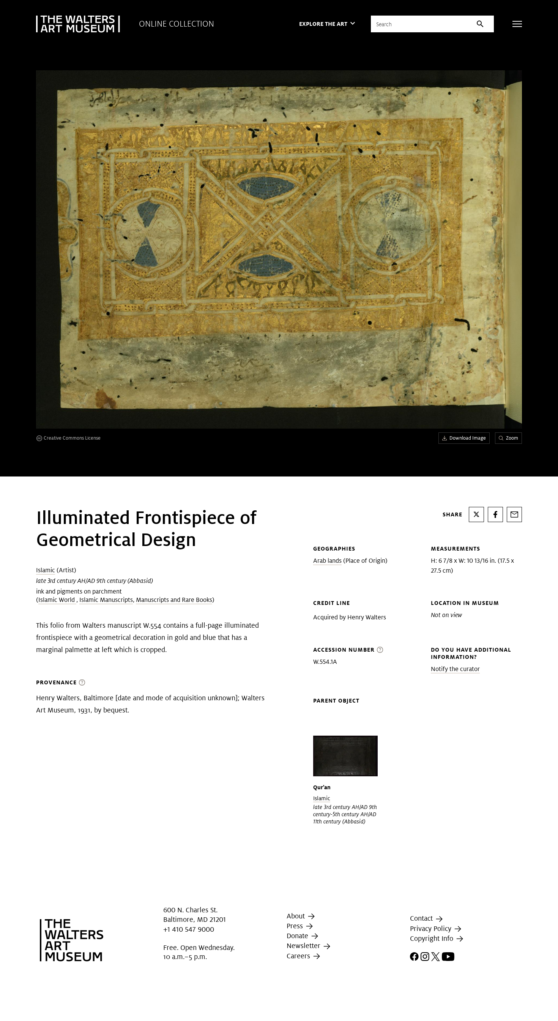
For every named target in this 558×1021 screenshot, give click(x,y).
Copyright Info (432, 938)
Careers (299, 955)
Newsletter (304, 945)
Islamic (45, 570)
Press (296, 925)
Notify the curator (455, 669)
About (297, 916)
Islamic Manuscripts (106, 600)
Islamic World (57, 600)
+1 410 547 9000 (188, 929)
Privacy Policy (431, 928)
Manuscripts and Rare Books (174, 600)
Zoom (512, 438)
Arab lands (327, 561)
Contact (422, 918)
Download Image (467, 438)
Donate (298, 935)
